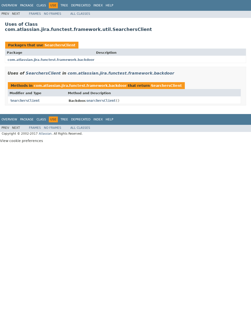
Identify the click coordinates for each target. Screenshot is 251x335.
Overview (9, 5)
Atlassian (45, 133)
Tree (64, 5)
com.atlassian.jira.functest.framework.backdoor (51, 60)
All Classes (80, 13)
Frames (35, 13)
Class (41, 5)
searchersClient (101, 101)
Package (27, 5)
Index (98, 5)
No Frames (52, 13)
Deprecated (80, 5)
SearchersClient (60, 45)
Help (109, 5)
